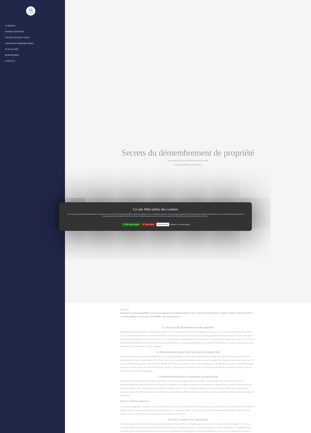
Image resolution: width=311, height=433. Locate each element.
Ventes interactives (17, 37)
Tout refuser (149, 224)
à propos (10, 26)
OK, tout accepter (132, 224)
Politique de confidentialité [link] (180, 224)
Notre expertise (14, 31)
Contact (10, 61)
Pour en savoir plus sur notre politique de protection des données (155, 218)
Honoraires (12, 55)
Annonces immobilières (19, 43)
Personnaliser (163, 224)
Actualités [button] (11, 49)
